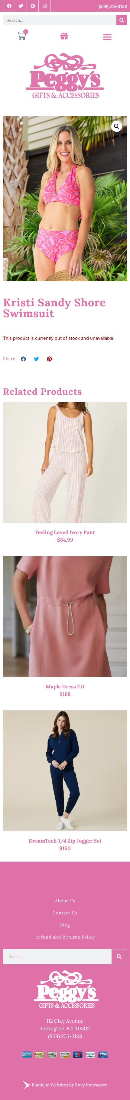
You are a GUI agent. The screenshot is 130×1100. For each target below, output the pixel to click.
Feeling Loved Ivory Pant (65, 532)
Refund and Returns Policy (65, 937)
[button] (107, 37)
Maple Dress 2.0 (65, 686)
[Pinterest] (33, 6)
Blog (65, 925)
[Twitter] (21, 6)
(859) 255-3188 (65, 1036)
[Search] (121, 20)
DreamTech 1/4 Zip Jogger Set (65, 840)
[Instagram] (44, 6)
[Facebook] (9, 6)
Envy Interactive (91, 1084)
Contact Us (65, 913)
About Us (65, 901)
